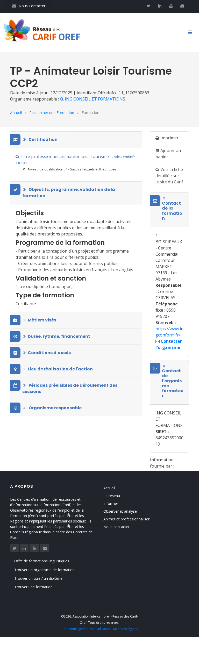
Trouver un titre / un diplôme (38, 578)
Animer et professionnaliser (126, 519)
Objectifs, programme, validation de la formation (68, 193)
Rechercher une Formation (51, 112)
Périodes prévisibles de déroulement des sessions (69, 388)
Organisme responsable (55, 408)
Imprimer (169, 138)
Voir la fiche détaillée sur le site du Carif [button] (169, 176)
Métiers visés (42, 320)
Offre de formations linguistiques (41, 560)
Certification (43, 139)
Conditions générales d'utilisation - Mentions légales (99, 629)
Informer (110, 503)
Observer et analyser (120, 511)
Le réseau (111, 495)
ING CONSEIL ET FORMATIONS (95, 99)
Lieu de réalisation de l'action (60, 369)
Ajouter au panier (168, 154)
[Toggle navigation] (192, 32)
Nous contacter (116, 526)
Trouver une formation (33, 586)
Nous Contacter (28, 5)
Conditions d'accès (49, 353)
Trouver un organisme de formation (44, 569)
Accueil (16, 112)
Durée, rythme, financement (59, 336)
